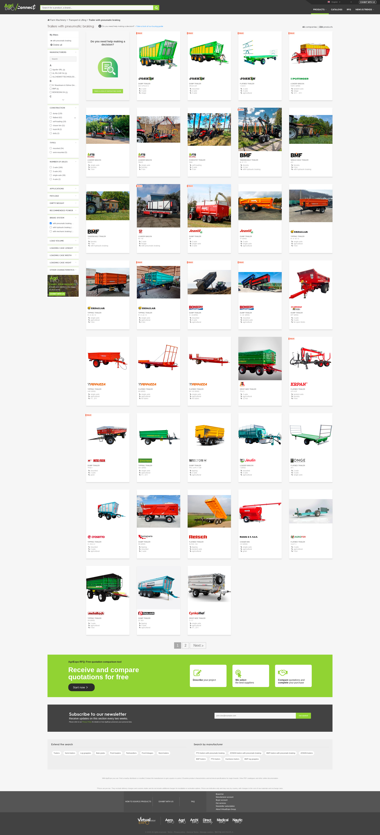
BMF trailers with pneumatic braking (280, 753)
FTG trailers (215, 759)
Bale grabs (100, 753)
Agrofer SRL (58, 70)
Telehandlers (131, 753)
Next (198, 645)
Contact (310, 36)
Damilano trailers (232, 759)
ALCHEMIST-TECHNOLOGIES (64, 77)
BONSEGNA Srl (60, 92)
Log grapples (85, 753)
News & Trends (364, 9)
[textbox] (96, 7)
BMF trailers (201, 759)
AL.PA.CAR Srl (59, 73)
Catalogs (336, 9)
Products (318, 9)
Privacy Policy (87, 722)
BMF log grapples (251, 759)
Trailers (57, 753)
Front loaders (115, 753)
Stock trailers (163, 753)
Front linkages (147, 753)
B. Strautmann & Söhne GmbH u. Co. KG (64, 85)
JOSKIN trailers (306, 753)
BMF (55, 89)
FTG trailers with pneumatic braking (210, 753)
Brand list (219, 794)
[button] (63, 52)
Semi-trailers (70, 753)
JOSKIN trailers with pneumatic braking (245, 753)
